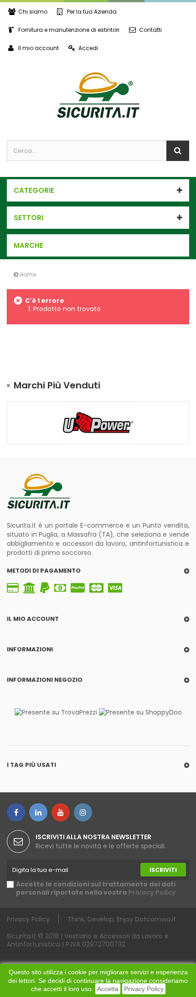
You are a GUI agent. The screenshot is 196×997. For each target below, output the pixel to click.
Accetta (108, 988)
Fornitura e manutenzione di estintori (68, 30)
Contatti (150, 30)
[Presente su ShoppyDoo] (140, 711)
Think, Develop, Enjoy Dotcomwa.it (121, 919)
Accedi (88, 48)
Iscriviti (163, 870)
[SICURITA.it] (98, 95)
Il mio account (38, 48)
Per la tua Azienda (92, 11)
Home (27, 274)
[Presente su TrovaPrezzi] (56, 711)
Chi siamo (32, 11)
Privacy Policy (144, 988)
